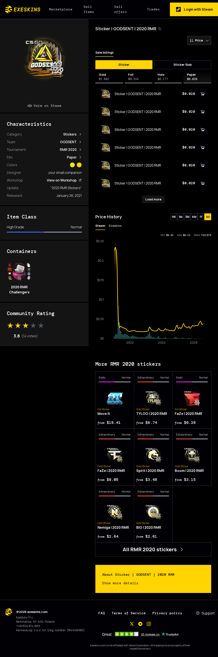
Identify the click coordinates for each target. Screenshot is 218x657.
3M (187, 217)
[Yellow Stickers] (72, 164)
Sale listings (104, 52)
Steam (100, 226)
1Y (200, 217)
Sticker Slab (183, 65)
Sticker (123, 65)
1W (174, 217)
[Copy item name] (159, 28)
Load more (153, 199)
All (208, 217)
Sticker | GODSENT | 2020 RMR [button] (125, 28)
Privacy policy (167, 613)
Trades (153, 9)
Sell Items (88, 9)
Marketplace (60, 9)
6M (194, 217)
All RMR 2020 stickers (150, 549)
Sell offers (120, 9)
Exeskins (115, 226)
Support (208, 613)
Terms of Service (129, 613)
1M (180, 217)
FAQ (101, 613)
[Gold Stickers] (79, 164)
